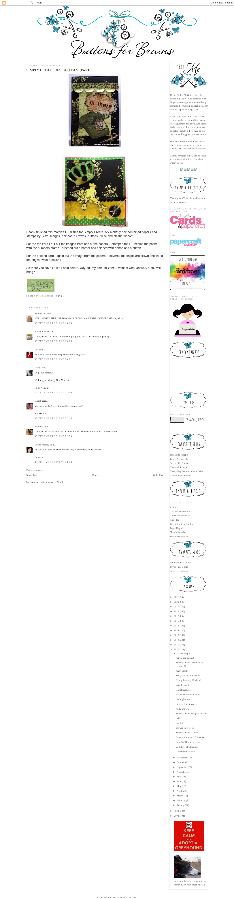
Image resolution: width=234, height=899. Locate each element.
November (182, 757)
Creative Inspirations (180, 511)
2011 (176, 644)
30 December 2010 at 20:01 (53, 359)
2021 (176, 597)
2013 (176, 635)
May (179, 786)
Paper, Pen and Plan (179, 459)
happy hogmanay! (185, 657)
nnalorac (39, 426)
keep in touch (182, 685)
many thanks (182, 670)
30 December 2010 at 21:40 (53, 392)
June (179, 781)
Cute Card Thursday (180, 515)
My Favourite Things (180, 562)
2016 (176, 621)
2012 (176, 640)
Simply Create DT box (187, 732)
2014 (176, 630)
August (180, 771)
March (180, 795)
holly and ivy (182, 708)
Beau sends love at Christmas (190, 737)
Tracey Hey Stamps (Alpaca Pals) (186, 471)
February (181, 800)
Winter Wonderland (179, 536)
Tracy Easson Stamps (180, 475)
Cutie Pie (174, 519)
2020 (176, 601)
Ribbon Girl (40, 313)
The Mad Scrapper (179, 467)
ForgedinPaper (42, 331)
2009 (176, 811)
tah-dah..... (181, 723)
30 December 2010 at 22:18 (53, 418)
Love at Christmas (185, 704)
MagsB (38, 400)
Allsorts (174, 507)
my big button (183, 699)
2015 (176, 625)
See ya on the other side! (188, 675)
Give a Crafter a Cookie (181, 524)
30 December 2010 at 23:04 (53, 462)
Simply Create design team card (191, 713)
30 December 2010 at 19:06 (53, 341)
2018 (176, 611)
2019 (176, 606)
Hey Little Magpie (179, 454)
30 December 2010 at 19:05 (53, 323)
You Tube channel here (190, 198)
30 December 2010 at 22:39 (53, 436)
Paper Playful (176, 528)
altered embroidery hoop (188, 694)
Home (95, 475)
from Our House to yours (188, 742)
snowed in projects (185, 727)
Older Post (158, 475)
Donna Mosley (42, 444)
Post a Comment (34, 470)
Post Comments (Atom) (51, 482)
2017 (176, 616)
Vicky (37, 367)
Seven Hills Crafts (179, 463)
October (181, 762)
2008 (176, 815)
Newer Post (31, 475)
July (179, 776)
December (182, 653)
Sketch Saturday (178, 532)
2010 (176, 649)
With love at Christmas (187, 746)
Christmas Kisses (184, 689)
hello (178, 718)
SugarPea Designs (179, 571)
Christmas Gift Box (185, 751)
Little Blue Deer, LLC (124, 897)
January (180, 805)
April (179, 791)
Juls (36, 349)
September (182, 767)
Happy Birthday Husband (188, 680)
